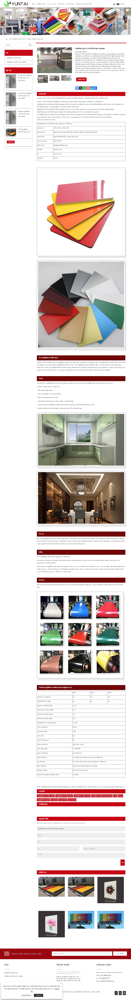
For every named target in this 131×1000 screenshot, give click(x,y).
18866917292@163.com (107, 981)
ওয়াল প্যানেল (72, 800)
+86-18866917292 (106, 975)
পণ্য (49, 4)
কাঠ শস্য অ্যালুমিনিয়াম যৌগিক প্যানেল (48, 812)
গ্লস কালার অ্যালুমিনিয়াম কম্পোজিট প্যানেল (49, 809)
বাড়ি (33, 4)
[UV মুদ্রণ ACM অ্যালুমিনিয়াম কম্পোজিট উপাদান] (81, 886)
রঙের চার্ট (61, 4)
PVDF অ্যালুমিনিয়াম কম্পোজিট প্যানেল (48, 814)
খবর (55, 4)
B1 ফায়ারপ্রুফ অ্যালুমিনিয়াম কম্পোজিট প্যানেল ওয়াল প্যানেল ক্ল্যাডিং (25, 78)
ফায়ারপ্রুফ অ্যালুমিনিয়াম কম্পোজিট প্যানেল (95, 812)
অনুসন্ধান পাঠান (81, 79)
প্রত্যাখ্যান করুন (26, 995)
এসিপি (115, 796)
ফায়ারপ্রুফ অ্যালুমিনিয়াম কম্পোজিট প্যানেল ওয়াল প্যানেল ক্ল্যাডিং (23, 114)
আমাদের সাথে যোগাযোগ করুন (83, 4)
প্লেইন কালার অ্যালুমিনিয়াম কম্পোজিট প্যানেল (74, 809)
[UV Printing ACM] (110, 919)
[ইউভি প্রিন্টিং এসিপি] (81, 919)
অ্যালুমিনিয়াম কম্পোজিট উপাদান (64, 796)
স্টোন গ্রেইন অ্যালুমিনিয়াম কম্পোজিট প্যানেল (71, 812)
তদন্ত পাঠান (70, 4)
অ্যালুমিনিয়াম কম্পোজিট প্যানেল (19, 39)
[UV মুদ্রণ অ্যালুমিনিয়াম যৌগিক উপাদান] (51, 924)
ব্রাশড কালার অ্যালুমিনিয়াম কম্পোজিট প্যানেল (99, 809)
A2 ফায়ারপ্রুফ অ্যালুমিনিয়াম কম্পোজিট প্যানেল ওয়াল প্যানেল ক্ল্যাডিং (25, 96)
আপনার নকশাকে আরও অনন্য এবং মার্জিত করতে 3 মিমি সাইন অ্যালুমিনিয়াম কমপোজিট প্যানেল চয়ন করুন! (68, 972)
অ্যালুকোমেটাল (63, 800)
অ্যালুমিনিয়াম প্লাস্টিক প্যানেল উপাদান (102, 796)
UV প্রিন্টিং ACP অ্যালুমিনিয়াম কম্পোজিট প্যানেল (49, 901)
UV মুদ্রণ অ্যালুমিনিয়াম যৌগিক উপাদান (48, 941)
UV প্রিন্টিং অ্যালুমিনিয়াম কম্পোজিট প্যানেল (35, 39)
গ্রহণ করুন (38, 995)
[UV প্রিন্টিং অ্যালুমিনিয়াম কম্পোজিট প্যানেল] (110, 890)
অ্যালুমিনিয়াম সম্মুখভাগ (44, 800)
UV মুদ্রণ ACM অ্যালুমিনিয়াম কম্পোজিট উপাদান (79, 901)
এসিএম (121, 796)
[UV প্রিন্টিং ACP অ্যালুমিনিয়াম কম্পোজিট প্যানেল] (51, 886)
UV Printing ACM (103, 932)
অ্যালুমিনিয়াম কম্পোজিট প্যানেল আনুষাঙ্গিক (16, 62)
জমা (122, 863)
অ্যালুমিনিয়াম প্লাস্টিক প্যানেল (82, 796)
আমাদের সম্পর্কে (41, 4)
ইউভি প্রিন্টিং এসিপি (73, 932)
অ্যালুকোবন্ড (54, 800)
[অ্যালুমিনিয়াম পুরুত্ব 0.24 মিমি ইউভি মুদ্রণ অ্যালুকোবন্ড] (43, 79)
